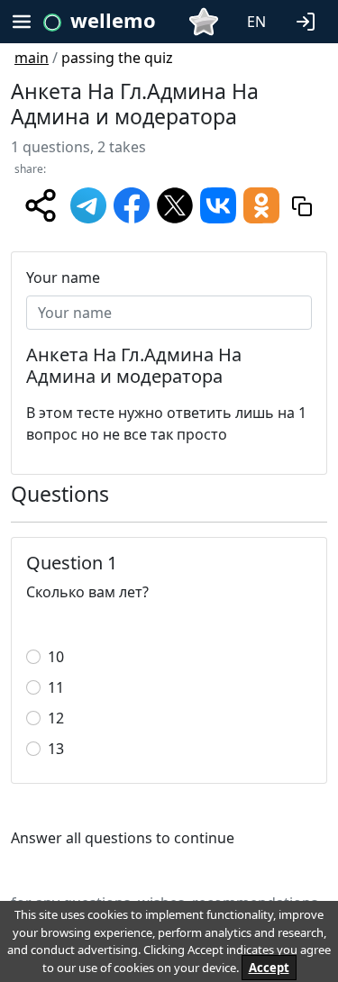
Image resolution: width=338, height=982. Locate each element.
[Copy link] (301, 205)
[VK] (218, 204)
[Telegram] (88, 204)
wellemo (113, 19)
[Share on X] (175, 204)
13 (56, 749)
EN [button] (256, 22)
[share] (40, 205)
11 (56, 687)
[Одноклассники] (261, 204)
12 (56, 718)
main (31, 58)
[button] (309, 20)
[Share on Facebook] (132, 204)
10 (56, 657)
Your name (63, 277)
